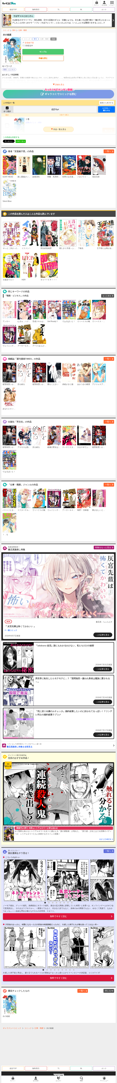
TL (59, 9)
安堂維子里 (29, 43)
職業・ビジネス (9, 69)
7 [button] (68, 902)
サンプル (43, 52)
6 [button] (64, 902)
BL (81, 9)
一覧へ (108, 151)
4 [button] (56, 902)
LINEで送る (20, 141)
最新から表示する (106, 103)
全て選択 (7, 111)
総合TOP (13, 9)
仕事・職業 (22, 30)
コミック (6, 30)
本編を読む (43, 58)
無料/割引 (35, 9)
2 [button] (49, 902)
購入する (106, 109)
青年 (14, 30)
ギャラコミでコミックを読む (60, 94)
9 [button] (73, 970)
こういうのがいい (12, 857)
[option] (24, 880)
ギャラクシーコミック (12, 1028)
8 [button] (72, 902)
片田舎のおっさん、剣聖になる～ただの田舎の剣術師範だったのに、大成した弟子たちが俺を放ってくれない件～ (52, 924)
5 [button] (60, 902)
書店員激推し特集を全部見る (24, 745)
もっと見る (107, 296)
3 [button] (52, 902)
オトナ (103, 9)
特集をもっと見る (103, 547)
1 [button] (45, 902)
